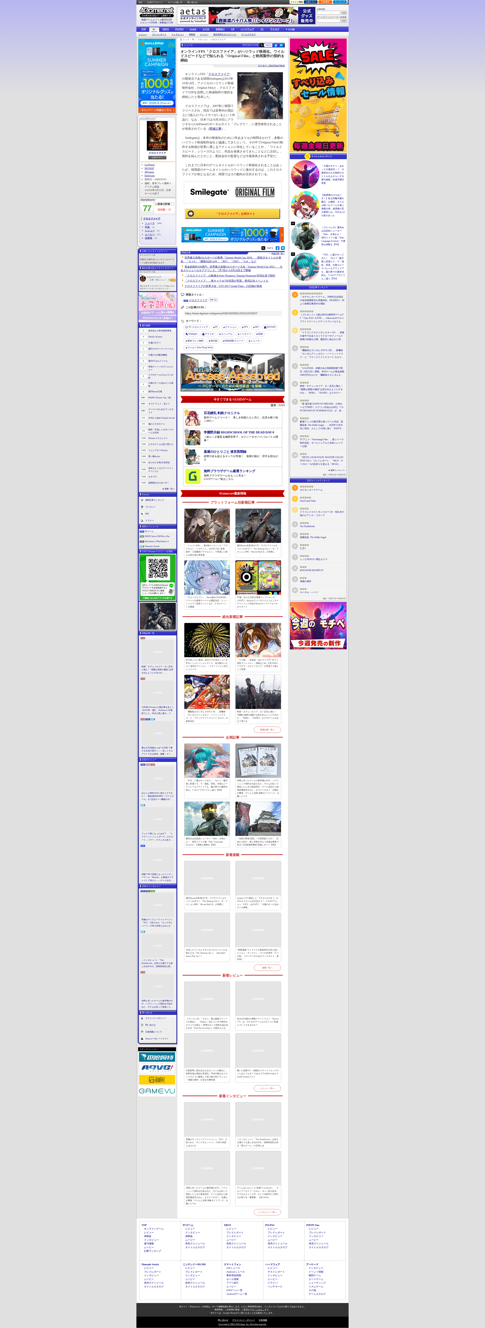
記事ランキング (152, 1250)
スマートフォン (232, 1264)
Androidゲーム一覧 (236, 1294)
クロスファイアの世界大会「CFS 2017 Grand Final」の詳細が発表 (223, 286)
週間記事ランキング (154, 500)
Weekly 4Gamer (155, 337)
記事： (154, 280)
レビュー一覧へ (267, 1088)
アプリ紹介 (232, 1282)
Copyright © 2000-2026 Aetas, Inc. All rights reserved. (242, 1324)
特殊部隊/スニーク (234, 340)
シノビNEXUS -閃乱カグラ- (314, 559)
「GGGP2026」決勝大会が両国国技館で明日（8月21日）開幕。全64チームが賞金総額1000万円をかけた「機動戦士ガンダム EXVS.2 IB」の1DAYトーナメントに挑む (322, 372)
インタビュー (177, 34)
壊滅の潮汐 (305, 581)
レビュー (143, 34)
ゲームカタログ (248, 34)
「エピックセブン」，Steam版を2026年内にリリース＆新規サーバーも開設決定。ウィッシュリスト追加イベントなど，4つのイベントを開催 (207, 602)
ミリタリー (245, 334)
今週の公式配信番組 (157, 355)
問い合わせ (192, 2)
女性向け (220, 29)
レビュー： (164, 280)
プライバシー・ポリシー (243, 1320)
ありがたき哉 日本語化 (159, 462)
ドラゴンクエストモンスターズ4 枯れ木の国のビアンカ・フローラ (322, 514)
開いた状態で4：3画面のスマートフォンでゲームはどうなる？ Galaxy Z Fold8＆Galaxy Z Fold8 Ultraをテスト (258, 1073)
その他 (312, 1290)
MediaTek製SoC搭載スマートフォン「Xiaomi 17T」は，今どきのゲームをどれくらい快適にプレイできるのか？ (258, 1022)
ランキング (340, 2)
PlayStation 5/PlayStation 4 (157, 541)
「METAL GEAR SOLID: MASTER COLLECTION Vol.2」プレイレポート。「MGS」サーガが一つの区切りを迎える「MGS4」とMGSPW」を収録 (322, 461)
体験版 (192, 34)
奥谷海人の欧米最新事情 (159, 330)
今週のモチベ (154, 343)
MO (257, 327)
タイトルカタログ (195, 1247)
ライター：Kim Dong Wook (271, 65)
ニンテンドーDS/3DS (194, 1264)
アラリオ (209, 334)
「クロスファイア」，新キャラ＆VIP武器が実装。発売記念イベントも (226, 280)
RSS (140, 2)
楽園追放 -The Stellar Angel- (313, 537)
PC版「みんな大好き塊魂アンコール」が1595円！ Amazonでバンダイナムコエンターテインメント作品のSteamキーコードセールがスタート (258, 602)
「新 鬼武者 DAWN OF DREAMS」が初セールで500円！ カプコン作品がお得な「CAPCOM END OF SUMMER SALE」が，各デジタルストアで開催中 (322, 407)
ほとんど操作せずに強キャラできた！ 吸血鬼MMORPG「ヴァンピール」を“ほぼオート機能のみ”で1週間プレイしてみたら (158, 796)
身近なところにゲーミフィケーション (160, 469)
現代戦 (214, 340)
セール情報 (232, 1279)
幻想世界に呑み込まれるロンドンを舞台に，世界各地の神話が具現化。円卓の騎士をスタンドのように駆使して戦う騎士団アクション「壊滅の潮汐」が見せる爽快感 (207, 1075)
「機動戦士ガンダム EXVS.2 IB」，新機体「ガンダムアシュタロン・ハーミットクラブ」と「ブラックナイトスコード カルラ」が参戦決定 (207, 716)
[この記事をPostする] (262, 45)
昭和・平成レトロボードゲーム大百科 (160, 431)
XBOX (165, 29)
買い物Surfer (154, 456)
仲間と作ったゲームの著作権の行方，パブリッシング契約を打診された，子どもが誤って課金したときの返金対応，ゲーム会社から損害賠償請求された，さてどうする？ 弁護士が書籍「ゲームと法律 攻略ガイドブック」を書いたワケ (157, 1004)
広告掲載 (263, 1320)
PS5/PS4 (179, 29)
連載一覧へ (169, 489)
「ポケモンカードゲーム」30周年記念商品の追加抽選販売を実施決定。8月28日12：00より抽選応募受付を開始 (322, 300)
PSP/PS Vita (312, 1225)
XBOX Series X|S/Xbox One (157, 536)
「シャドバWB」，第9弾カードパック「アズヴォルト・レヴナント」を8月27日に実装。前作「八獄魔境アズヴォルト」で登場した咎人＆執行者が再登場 (207, 550)
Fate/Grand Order (308, 501)
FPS (246, 327)
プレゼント (150, 506)
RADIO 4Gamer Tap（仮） (160, 397)
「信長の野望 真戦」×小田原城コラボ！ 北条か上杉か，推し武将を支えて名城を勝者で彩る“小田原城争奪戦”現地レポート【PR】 (258, 841)
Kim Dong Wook (200, 347)
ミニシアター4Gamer (158, 450)
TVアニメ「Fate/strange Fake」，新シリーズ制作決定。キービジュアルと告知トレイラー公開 (322, 443)
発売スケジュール (195, 1243)
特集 (147, 227)
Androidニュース (235, 1271)
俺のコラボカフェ (156, 424)
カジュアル (226, 334)
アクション (231, 327)
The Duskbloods (307, 526)
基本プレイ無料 (195, 340)
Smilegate (150, 175)
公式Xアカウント (155, 2)
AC (262, 29)
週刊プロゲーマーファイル (160, 349)
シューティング (317, 1282)
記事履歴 (325, 2)
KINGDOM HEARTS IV (312, 570)
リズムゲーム (316, 1286)
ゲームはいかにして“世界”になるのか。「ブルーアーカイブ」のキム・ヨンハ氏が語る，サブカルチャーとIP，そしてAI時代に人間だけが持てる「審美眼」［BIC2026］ (258, 1192)
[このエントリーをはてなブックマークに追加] (281, 46)
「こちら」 (259, 1309)
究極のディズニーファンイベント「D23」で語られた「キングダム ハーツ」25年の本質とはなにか (157, 922)
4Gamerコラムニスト (158, 438)
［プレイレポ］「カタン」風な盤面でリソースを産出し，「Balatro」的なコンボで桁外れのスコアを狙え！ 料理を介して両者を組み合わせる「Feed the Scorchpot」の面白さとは (207, 1023)
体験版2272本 (166, 22)
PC (154, 29)
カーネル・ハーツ (309, 592)
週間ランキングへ (338, 470)
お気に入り (311, 2)
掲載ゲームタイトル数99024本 (156, 19)
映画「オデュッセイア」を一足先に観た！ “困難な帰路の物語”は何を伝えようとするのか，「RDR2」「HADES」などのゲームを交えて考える (157, 669)
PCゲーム (149, 531)
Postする (268, 45)
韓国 (260, 334)
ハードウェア (247, 29)
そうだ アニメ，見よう (159, 403)
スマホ (206, 29)
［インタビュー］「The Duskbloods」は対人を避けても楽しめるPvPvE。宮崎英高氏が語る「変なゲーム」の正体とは (157, 963)
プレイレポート (159, 34)
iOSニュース (233, 1268)
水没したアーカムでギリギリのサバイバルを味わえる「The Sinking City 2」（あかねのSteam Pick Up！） (207, 953)
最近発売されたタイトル (224, 34)
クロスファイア (157, 153)
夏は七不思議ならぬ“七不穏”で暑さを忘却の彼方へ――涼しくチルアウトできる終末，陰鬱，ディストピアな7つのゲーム (157, 751)
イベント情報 (316, 1271)
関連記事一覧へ (278, 254)
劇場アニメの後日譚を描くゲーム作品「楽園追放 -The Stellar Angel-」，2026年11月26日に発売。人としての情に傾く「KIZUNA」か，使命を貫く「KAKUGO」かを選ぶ (322, 425)
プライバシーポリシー (155, 1018)
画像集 (148, 238)
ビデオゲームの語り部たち (160, 444)
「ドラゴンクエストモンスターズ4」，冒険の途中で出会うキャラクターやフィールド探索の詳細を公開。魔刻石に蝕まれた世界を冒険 (322, 336)
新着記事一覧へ (267, 729)
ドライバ (149, 520)
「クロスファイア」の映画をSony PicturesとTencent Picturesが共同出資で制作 (230, 275)
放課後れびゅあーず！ (158, 483)
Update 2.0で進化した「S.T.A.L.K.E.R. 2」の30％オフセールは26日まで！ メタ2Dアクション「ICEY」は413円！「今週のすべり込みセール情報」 (258, 903)
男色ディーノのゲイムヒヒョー (160, 368)
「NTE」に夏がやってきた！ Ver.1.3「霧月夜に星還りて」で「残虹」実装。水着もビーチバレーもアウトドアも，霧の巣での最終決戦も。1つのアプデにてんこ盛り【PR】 (207, 785)
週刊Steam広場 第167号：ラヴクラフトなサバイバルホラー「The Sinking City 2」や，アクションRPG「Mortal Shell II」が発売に (258, 548)
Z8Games (149, 172)
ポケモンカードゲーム (311, 490)
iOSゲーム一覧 (234, 1290)
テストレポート (276, 1271)
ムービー (204, 34)
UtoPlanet (150, 164)
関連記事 (215, 128)
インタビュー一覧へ (267, 1212)
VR (232, 29)
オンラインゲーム (154, 1228)
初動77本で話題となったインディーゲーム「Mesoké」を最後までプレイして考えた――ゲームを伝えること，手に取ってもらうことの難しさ (157, 877)
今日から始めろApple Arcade (161, 418)
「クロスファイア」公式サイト (235, 213)
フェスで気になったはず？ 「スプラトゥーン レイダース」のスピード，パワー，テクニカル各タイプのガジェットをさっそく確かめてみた (157, 837)
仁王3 (303, 548)
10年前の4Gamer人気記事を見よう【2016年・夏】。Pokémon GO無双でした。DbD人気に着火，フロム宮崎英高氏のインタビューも (158, 710)
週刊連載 (149, 1243)
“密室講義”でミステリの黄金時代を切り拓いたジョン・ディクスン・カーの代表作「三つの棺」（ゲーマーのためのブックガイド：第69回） (258, 954)
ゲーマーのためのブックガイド (160, 411)
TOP (143, 29)
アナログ (274, 29)
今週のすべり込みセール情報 (160, 384)
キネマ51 (152, 476)
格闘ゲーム (315, 1275)
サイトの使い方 (175, 2)
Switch (193, 29)
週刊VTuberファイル (158, 361)
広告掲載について (153, 1032)
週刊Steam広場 (155, 391)
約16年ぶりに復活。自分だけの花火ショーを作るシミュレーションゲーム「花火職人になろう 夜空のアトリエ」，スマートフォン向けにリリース (207, 664)
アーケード (312, 1264)
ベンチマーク (275, 1286)
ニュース (150, 223)
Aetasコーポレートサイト (157, 1038)
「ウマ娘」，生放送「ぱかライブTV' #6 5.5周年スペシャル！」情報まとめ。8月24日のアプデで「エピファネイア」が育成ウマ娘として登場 (258, 664)
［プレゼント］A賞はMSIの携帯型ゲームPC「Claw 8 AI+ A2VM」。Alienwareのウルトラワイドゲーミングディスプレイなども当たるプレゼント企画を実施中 (322, 318)
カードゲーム (316, 1279)
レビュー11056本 (148, 22)
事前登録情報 (233, 1275)
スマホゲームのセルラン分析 (160, 376)
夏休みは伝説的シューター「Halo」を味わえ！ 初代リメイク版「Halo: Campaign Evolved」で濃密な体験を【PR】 (205, 841)
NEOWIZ (149, 168)
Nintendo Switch (152, 546)
